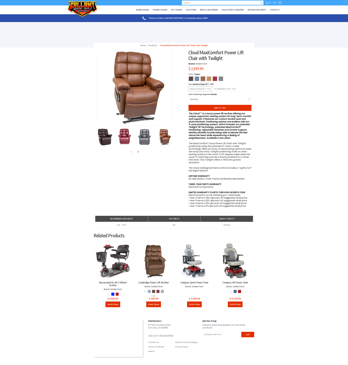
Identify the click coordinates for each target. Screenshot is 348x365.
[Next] (138, 152)
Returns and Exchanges (186, 342)
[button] (270, 2)
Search (151, 351)
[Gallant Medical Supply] (83, 10)
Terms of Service (156, 346)
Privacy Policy (181, 346)
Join (248, 334)
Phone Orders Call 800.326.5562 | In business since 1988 (178, 18)
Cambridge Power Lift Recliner (153, 282)
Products (152, 45)
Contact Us (153, 342)
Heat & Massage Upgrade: (203, 94)
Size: (201, 84)
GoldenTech (201, 63)
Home (143, 45)
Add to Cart (220, 107)
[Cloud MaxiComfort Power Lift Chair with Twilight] (105, 137)
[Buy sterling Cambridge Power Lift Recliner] (153, 260)
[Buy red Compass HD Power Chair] (235, 260)
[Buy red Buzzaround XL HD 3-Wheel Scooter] (112, 260)
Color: (194, 74)
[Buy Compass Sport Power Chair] (194, 260)
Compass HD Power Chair (235, 282)
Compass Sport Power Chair (194, 282)
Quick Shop (112, 304)
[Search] (261, 3)
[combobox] (220, 3)
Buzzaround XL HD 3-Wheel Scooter (113, 284)
